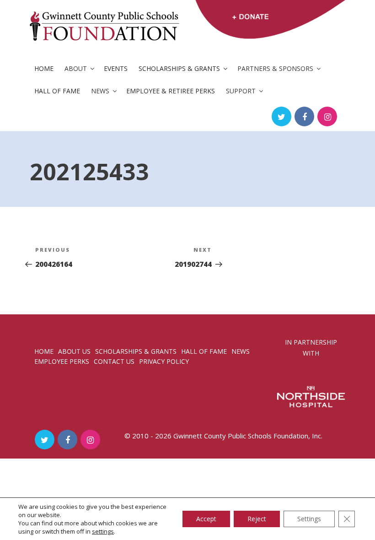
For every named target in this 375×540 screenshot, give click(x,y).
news (240, 351)
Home (44, 68)
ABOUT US (74, 351)
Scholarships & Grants (179, 68)
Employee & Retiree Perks (170, 90)
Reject (256, 518)
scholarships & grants (136, 351)
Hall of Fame (57, 90)
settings (103, 531)
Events (116, 68)
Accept (206, 518)
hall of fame (204, 351)
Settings (309, 518)
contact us (114, 361)
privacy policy (164, 361)
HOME (44, 351)
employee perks (61, 361)
